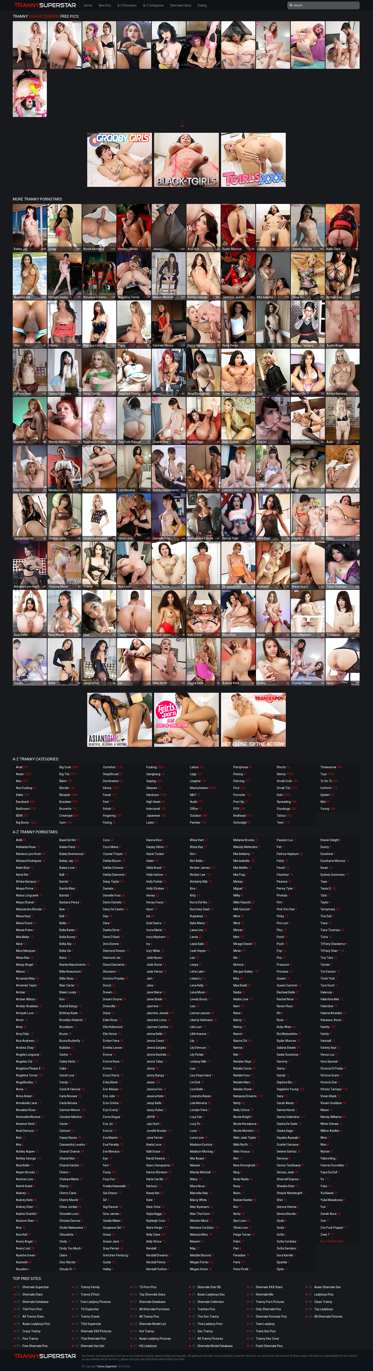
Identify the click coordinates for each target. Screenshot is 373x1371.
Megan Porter (201, 1262)
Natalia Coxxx (244, 1068)
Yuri (324, 1207)
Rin (280, 1013)
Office (196, 808)
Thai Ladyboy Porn (210, 1324)
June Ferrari (155, 1137)
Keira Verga (157, 1227)
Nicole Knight (243, 1117)
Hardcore (156, 795)
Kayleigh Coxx (157, 1220)
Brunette (68, 808)
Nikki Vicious (243, 1151)
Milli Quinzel (242, 909)
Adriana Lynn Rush (30, 854)
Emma (109, 1054)
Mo (236, 957)
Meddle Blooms (201, 1255)
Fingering (112, 815)
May (195, 1248)
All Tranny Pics (149, 1316)
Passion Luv (286, 840)
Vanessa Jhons (332, 1020)
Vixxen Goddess (333, 1103)
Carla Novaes (70, 1096)
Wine (325, 1137)
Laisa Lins (198, 930)
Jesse (153, 1082)
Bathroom (26, 808)
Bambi (65, 881)
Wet (325, 801)
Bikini (65, 781)
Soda (281, 1227)
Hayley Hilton (157, 847)
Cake (64, 1068)
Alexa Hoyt (24, 916)
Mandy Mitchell (203, 1172)
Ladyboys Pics (323, 1294)
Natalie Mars (243, 1082)
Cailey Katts (69, 1061)
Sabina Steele (288, 1047)
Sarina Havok (287, 1110)
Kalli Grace (155, 1151)
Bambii (65, 895)
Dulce (109, 1013)
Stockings (286, 808)
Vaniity (327, 1027)
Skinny (285, 774)
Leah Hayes (200, 950)
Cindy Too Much (71, 1248)
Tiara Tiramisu (332, 930)
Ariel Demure (27, 1130)
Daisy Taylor (113, 881)
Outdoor (198, 815)
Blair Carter (69, 985)
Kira (194, 888)
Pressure (284, 964)
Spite (282, 1269)
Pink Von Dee (287, 909)
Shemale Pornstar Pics (271, 1316)
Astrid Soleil (25, 1186)
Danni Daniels (114, 902)
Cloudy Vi (67, 1269)
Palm (239, 1241)
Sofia (281, 1234)
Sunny (325, 847)
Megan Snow (201, 1269)
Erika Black (112, 1082)
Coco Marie (112, 847)
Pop (281, 950)
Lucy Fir (196, 1124)
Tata (325, 895)
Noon (239, 1193)
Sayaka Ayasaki (289, 1137)
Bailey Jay (69, 861)
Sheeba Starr (288, 1186)
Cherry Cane (69, 1193)
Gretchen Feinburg (116, 1255)
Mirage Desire (244, 944)
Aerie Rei (23, 874)
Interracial (156, 808)
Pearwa (284, 881)
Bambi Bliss (68, 888)
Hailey (108, 1269)
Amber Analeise (29, 1006)
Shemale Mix (264, 1294)
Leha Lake (198, 971)
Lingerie (198, 781)
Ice (150, 916)
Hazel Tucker (156, 854)
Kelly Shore (156, 1241)
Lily (194, 1040)
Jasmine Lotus (158, 1020)
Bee (64, 909)
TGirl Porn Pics (32, 1309)
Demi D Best (113, 937)
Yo (325, 1179)
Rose (282, 1020)
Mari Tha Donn (202, 1213)
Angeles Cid (27, 1061)
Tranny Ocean (90, 1316)
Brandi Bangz (70, 1006)
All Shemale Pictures (328, 1316)
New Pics (105, 5)
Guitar (109, 1262)
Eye (107, 1158)
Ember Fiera (113, 1040)
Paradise (241, 1255)
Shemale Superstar (35, 1287)
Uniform (328, 788)
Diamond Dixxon (116, 950)
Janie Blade (156, 999)
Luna (195, 1130)
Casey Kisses (70, 1137)
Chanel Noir (69, 1158)
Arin (21, 1137)
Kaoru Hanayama (160, 1165)
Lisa (194, 1068)
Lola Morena (200, 1103)
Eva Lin (110, 1130)
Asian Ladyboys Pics (36, 1324)
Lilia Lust (198, 1027)
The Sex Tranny (208, 1316)
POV (239, 808)
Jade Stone (156, 964)
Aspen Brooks (27, 1172)
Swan (326, 867)
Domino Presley (115, 978)
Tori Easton (330, 971)
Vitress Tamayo (334, 1089)
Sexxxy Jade (287, 1172)
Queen (283, 978)
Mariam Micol (201, 1220)
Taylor (325, 902)
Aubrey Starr (27, 1207)
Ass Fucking (26, 788)
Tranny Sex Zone (267, 1338)
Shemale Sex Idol (92, 1346)
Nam (238, 1006)
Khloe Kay (198, 847)
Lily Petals (198, 1054)
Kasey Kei (154, 1193)
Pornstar (242, 795)
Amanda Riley (27, 978)
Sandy (283, 1075)
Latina (197, 767)
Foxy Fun (111, 1179)
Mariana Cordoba (204, 1227)
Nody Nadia (243, 1179)
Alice (21, 944)
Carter (64, 1124)
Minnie (239, 930)
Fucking (155, 767)
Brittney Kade (70, 1013)
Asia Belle (24, 1165)
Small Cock (287, 781)
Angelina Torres (29, 1075)
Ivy (149, 944)
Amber (23, 992)
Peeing (240, 774)
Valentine (328, 1006)
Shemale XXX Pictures (96, 1331)
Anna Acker (25, 1096)
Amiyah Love (27, 1013)
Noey (238, 1186)
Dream (109, 992)
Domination (113, 781)
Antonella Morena (30, 1117)
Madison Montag (202, 1151)
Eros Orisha (113, 1103)
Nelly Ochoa (243, 1110)
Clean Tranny (323, 1302)
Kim (194, 854)
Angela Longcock (29, 1054)
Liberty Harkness (203, 1020)
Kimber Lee (200, 874)
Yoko (325, 1186)
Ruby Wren (286, 1027)
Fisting (109, 822)
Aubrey (23, 1193)
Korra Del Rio (200, 902)
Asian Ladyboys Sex (211, 1294)
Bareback (25, 801)
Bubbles (66, 1047)
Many (196, 1179)
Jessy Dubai (156, 1110)
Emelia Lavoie (113, 1047)
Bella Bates (69, 930)
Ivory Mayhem (158, 937)
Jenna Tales (156, 1061)
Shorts (283, 767)
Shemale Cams (180, 5)
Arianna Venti (26, 1124)
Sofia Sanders (287, 1248)
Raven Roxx (286, 1006)
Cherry (66, 1186)
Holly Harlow (156, 874)
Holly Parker (156, 881)
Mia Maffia (242, 867)
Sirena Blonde (287, 1213)
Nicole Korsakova (246, 1124)
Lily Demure (200, 1047)
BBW (22, 815)
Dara (107, 923)
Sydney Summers (334, 874)
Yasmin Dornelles (334, 1165)
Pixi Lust (283, 923)
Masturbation (203, 788)
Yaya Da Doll (330, 1172)
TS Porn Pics (147, 1287)
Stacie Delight (330, 840)
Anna (21, 1089)
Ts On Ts (329, 781)
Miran (239, 950)
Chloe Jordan (70, 1207)
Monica (239, 964)
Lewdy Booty (201, 999)
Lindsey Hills (200, 1061)
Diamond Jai (112, 957)
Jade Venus (156, 971)
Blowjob (68, 795)
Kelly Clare (156, 1234)
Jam (150, 978)
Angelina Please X (30, 1068)
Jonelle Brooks (159, 1130)
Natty (239, 1103)
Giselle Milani (113, 1220)
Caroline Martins (71, 1117)
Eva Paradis (113, 1144)
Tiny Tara (328, 957)
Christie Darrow (71, 1220)
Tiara (326, 923)
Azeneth (24, 1262)
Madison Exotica (202, 1144)
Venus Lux (329, 1054)
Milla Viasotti (244, 902)
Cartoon (66, 1130)
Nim (238, 1158)
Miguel (240, 888)
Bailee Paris (69, 847)
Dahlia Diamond (115, 874)
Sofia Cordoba (288, 1241)
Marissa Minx (201, 1234)
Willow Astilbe (330, 1130)
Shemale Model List (152, 1324)
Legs (196, 774)
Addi (21, 840)
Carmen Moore (72, 1110)
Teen (283, 822)
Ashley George (29, 1158)
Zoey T (327, 1234)
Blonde (67, 788)
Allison (22, 971)
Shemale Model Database (215, 1346)
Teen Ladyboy (265, 1324)
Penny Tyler (287, 888)
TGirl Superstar (91, 1324)
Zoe (325, 1220)
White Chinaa (331, 1124)
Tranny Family (90, 1287)
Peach (283, 867)
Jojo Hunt (154, 1124)
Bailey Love (68, 867)
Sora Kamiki (286, 1255)
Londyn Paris (200, 1110)
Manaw (197, 1165)
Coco (108, 840)
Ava (20, 1227)
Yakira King (329, 1158)
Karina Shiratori (158, 1172)
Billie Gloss (68, 978)
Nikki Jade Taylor (246, 1137)
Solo (283, 795)
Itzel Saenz (156, 923)
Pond (282, 937)
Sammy (284, 1061)
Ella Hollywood (114, 1027)
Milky (238, 895)
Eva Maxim (112, 1137)
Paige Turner (244, 1234)
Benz (65, 957)
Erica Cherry (113, 1075)
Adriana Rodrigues (30, 861)
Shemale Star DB (209, 1287)
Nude (196, 801)
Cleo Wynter (69, 1262)
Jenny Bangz (157, 1075)
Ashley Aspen (27, 1151)
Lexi (194, 1006)
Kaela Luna (155, 1144)
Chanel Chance (71, 1151)
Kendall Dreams (159, 1255)
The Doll (327, 916)
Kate (150, 1200)
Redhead (242, 815)
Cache (65, 1054)
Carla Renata (69, 1103)
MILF (195, 795)
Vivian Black (330, 1096)
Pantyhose (242, 767)
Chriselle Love (70, 1213)
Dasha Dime (112, 930)
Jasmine (154, 1006)
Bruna (65, 1034)
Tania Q (328, 888)
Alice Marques (27, 950)
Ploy (282, 930)
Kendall (153, 1248)
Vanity (325, 1034)
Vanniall (327, 1040)
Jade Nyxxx (155, 957)
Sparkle (283, 1262)
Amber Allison (27, 999)
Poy (281, 957)
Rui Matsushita (289, 1034)
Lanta (196, 937)
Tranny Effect (90, 1294)
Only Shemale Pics (268, 1309)
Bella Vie (66, 950)
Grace (109, 1234)
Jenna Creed (157, 1040)
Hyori (151, 909)
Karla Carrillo (157, 1179)
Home (88, 5)
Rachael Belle (288, 992)
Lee (194, 957)
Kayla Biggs (156, 1213)
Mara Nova (198, 1186)
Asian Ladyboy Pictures (155, 1338)
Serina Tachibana (291, 1165)
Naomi (239, 1034)
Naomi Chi (242, 1040)
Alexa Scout (26, 923)
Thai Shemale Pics (93, 1338)
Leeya (196, 964)
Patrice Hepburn (290, 854)
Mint (238, 937)
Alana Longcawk (29, 895)
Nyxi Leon (241, 1220)
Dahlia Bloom (114, 861)
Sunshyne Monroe (334, 861)
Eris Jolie (111, 1096)
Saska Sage (286, 1130)
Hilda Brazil (156, 867)
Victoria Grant (331, 1075)
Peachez (285, 874)
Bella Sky (67, 944)
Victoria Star (330, 1082)
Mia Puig (240, 874)
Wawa (326, 1110)
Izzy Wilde (155, 950)
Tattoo (284, 815)
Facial (110, 795)
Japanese (156, 815)
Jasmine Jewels (160, 1013)
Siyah (282, 1220)
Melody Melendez (246, 847)
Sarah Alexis (287, 1103)
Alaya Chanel (26, 902)
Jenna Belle (156, 1034)
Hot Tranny (146, 1331)
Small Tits (287, 788)
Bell (63, 916)
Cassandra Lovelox (73, 1144)
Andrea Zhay (26, 1047)
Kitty (195, 895)
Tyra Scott (329, 985)
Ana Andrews (27, 1040)
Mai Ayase (198, 1158)
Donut (109, 985)
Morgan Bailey (246, 971)
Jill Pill (152, 1117)
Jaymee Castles (159, 1027)
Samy (282, 1068)
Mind (238, 923)
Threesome (331, 767)
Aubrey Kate (26, 1200)
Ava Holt (24, 1234)
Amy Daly (24, 1034)
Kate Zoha (155, 1207)
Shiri (282, 1200)
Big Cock (69, 767)
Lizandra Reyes (201, 1096)
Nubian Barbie (244, 1200)
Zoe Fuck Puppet (333, 1227)
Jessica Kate (156, 1096)
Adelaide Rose (28, 847)
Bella (64, 923)
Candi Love (68, 1075)
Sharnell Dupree (289, 1179)
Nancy (239, 1020)
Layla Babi (199, 944)
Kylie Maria (199, 923)
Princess (284, 971)
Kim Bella (197, 861)
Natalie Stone (243, 1089)
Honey (152, 895)
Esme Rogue (113, 1117)
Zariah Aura (330, 1213)
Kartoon (153, 1186)
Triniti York (328, 978)
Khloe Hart (199, 840)
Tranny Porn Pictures (270, 1302)
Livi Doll (197, 1082)
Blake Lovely (69, 992)
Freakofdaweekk (116, 1186)
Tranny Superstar (106, 1366)
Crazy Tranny (31, 1331)
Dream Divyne (114, 999)
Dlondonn (111, 971)
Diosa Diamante (115, 964)
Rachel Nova (287, 999)
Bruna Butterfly (71, 1040)
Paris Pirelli (242, 1269)
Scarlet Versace (289, 1144)
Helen (152, 861)
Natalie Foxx (243, 1075)
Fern (107, 1165)
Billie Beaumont (71, 971)
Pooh (282, 944)
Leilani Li (197, 978)
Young (327, 808)
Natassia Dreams (247, 1096)
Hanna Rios (155, 840)
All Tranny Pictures (210, 1338)
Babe (22, 795)
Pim (280, 902)
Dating (202, 5)
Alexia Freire (25, 930)
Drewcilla (111, 1006)
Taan (325, 881)
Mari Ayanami (201, 1207)
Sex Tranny (205, 1331)
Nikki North (242, 1144)
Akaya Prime (27, 888)
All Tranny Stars (33, 1316)
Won (324, 1144)
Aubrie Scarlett (27, 1213)
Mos (238, 978)
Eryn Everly (111, 1110)
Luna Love (199, 1137)
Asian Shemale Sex (327, 1287)
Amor (22, 1020)
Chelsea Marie (71, 1179)
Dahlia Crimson (115, 867)
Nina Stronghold (246, 1165)
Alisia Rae (24, 957)
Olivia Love (242, 1227)
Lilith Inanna (200, 1034)
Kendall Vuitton (157, 1269)
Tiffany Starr (332, 950)
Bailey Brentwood (72, 854)
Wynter (326, 1151)
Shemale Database (35, 1302)
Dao (107, 916)
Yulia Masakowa (332, 1200)
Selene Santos (289, 1151)
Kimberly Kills (201, 881)
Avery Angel (26, 1241)
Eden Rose (112, 1020)
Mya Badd (242, 985)
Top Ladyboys (323, 1309)
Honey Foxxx (157, 902)
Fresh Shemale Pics (269, 1346)
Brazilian (68, 801)
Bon (64, 999)
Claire (65, 1255)
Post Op (240, 801)
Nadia (239, 992)
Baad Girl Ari (69, 840)
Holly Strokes (157, 888)
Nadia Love (242, 999)
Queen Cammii (289, 985)
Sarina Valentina (291, 1117)
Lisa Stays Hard (202, 1075)
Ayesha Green (27, 1255)
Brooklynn (68, 1027)
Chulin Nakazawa (73, 1227)
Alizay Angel (26, 964)
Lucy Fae (197, 1117)
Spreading (287, 801)
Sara (282, 1096)
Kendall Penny (158, 1262)
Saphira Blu (286, 1082)
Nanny (239, 1027)
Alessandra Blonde (31, 909)
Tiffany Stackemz (334, 944)
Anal (22, 767)
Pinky (282, 916)
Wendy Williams (333, 1117)
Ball (63, 874)
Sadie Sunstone (289, 1054)
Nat (237, 1054)
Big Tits (68, 774)
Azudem (23, 1269)
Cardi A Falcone (72, 1089)
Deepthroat (113, 774)
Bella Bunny (68, 937)
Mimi (238, 916)
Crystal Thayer (115, 854)
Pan (237, 1248)
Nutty (239, 1213)
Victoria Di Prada (333, 1068)
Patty (282, 861)
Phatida (283, 895)
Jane (151, 985)
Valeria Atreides (333, 1013)
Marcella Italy (201, 1193)
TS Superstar (90, 1309)
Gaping (154, 781)
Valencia (327, 992)
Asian (23, 774)
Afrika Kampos (28, 881)
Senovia (283, 1158)
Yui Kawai (329, 1193)
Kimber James (203, 867)
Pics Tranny (30, 1338)
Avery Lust (25, 1248)
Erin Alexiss (113, 1089)
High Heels (155, 801)
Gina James (112, 1213)
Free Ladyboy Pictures (96, 1302)
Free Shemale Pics (35, 1346)
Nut (237, 1207)
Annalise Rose (27, 1110)
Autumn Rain (27, 1220)
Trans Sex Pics (266, 1331)
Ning (237, 1172)
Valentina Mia (331, 999)
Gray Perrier (113, 1248)
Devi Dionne (112, 944)
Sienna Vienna (288, 1207)
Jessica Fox (156, 1089)
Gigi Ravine (112, 1207)
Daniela (109, 888)
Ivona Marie (156, 930)
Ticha (326, 937)
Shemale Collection (211, 1302)
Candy (65, 1082)
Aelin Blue (25, 867)
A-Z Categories (153, 5)
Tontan (326, 964)
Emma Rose (113, 1061)
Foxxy (110, 1172)
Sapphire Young (290, 1089)
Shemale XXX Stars (269, 1287)
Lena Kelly (199, 985)
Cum (65, 822)
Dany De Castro (115, 909)
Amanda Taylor (27, 985)
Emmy (109, 1068)
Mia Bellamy (243, 854)
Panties (198, 822)
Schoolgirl (242, 822)
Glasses (153, 788)
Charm (65, 1172)
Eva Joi (110, 1124)
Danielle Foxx (114, 895)
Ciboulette (68, 1234)
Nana (238, 1013)
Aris (20, 1144)
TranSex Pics (206, 1309)
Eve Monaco (113, 1151)
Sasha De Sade (289, 1124)
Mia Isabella (244, 861)
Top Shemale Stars (152, 1294)
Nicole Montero (246, 1130)
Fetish (109, 808)
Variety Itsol (330, 1047)
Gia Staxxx (112, 1193)
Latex (152, 822)
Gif (106, 1200)
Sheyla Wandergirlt (291, 1193)
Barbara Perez (70, 902)
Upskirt (327, 795)
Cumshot (113, 767)
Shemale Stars (32, 1294)
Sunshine (327, 854)
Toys (327, 774)
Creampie (69, 815)
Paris (238, 1262)
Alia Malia (24, 937)
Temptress (329, 909)
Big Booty (26, 822)
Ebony (111, 788)
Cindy (65, 1241)
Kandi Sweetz (157, 1158)
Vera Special (330, 1061)
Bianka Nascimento (74, 964)
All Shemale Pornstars (154, 1309)
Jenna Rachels (158, 1054)
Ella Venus (112, 1034)
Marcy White (199, 1200)
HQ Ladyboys (148, 1346)
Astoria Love (25, 1179)
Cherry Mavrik (70, 1200)
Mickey (240, 881)
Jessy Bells (155, 1103)
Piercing (241, 781)
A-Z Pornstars (127, 5)
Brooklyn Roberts (73, 1020)
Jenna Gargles (158, 1047)
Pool (239, 788)
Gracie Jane (113, 1241)
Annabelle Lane (28, 1103)
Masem (197, 1241)
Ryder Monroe (288, 1040)
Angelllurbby (26, 1082)
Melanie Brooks (245, 840)
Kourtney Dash (202, 909)
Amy (21, 1027)
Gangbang (155, 774)
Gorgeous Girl (114, 1227)
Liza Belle (197, 1089)
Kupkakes (198, 916)
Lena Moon (198, 992)
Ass (22, 781)
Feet (108, 801)
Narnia (239, 1047)
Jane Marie (156, 992)
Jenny (152, 1068)
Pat (281, 847)
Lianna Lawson (202, 1013)
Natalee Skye (244, 1061)
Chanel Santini (71, 1165)
